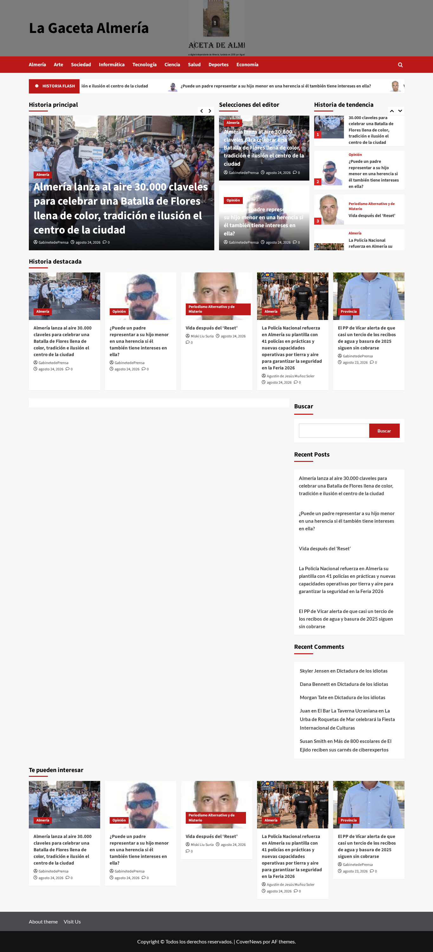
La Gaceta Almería (89, 28)
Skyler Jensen (314, 671)
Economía (247, 64)
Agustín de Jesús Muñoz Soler (290, 376)
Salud (194, 64)
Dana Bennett (315, 684)
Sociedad (81, 64)
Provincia (349, 311)
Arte (58, 64)
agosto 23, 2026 (355, 362)
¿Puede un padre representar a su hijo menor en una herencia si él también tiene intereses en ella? (235, 86)
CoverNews (249, 941)
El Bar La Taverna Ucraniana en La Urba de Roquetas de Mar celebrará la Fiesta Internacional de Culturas (347, 719)
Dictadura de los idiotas (362, 671)
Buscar (303, 406)
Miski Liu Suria (202, 336)
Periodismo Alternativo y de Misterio (372, 206)
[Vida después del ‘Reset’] (329, 210)
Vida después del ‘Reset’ (386, 86)
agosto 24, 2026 (88, 242)
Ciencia (172, 64)
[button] (400, 64)
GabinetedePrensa (53, 242)
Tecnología (144, 64)
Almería (37, 64)
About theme (43, 921)
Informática (112, 64)
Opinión (233, 200)
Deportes (219, 64)
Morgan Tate (313, 697)
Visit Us (72, 921)
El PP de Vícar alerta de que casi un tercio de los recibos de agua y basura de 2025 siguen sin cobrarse (367, 338)
